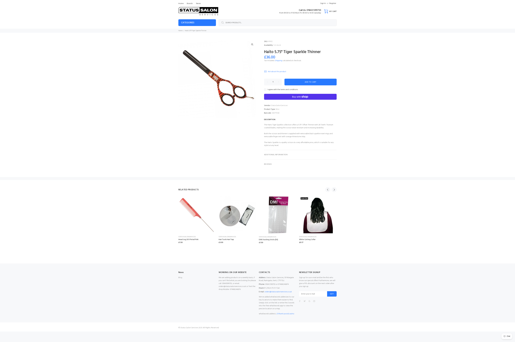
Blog (180, 277)
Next (334, 189)
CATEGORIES (187, 23)
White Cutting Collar (307, 239)
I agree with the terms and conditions (282, 89)
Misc (277, 109)
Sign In (323, 3)
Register (332, 3)
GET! (332, 293)
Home (180, 30)
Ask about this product (277, 71)
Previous (327, 189)
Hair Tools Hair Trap (226, 239)
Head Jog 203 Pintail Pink (188, 239)
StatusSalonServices (279, 105)
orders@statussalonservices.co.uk (278, 291)
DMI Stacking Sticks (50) (268, 239)
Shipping (278, 60)
